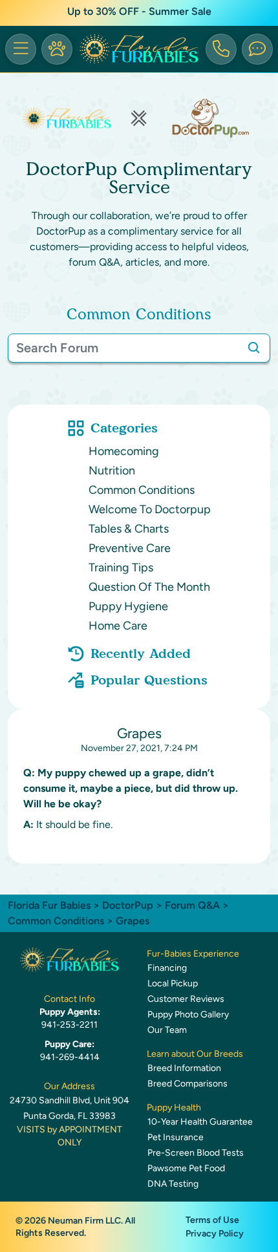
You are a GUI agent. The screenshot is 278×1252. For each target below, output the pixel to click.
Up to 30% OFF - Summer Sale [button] (139, 11)
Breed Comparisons (187, 1083)
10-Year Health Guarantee (200, 1121)
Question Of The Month (149, 587)
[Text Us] (257, 49)
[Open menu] (20, 49)
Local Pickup (172, 983)
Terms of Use (212, 1220)
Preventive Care (130, 548)
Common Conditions (142, 490)
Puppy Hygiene (128, 606)
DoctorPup (127, 905)
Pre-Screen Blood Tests (195, 1152)
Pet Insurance (175, 1137)
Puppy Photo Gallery (188, 1014)
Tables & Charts (129, 529)
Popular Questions (149, 680)
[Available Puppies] (56, 49)
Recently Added (141, 653)
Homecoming (124, 451)
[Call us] (221, 49)
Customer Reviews (185, 998)
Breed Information (184, 1068)
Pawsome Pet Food (186, 1168)
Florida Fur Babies (49, 905)
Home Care (118, 626)
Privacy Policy (215, 1233)
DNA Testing (172, 1183)
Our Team (167, 1029)
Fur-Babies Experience (193, 953)
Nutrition (112, 470)
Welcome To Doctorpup (150, 509)
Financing (167, 967)
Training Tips (121, 567)
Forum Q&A (192, 905)
